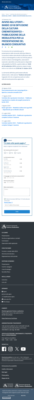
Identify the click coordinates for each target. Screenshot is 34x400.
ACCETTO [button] (23, 395)
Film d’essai (6, 302)
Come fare (4, 280)
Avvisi (7, 14)
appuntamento (5, 359)
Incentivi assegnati (7, 267)
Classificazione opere (8, 297)
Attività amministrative (8, 254)
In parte (19, 153)
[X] (5, 47)
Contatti (4, 308)
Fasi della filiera (6, 272)
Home (3, 14)
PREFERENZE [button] (11, 395)
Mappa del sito (5, 378)
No (12, 153)
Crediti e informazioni (7, 369)
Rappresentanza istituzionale (9, 256)
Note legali (4, 372)
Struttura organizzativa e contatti (11, 238)
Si (7, 153)
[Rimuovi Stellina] (20, 159)
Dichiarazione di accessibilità (9, 366)
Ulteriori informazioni (6, 397)
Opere (5, 291)
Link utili (4, 282)
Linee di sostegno (6, 269)
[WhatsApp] (8, 47)
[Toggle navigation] (3, 7)
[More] (12, 47)
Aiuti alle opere (7, 294)
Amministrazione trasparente (11, 323)
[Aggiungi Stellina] (21, 159)
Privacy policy (5, 375)
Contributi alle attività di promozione (18, 14)
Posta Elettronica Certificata (9, 318)
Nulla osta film (7, 299)
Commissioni (5, 241)
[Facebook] (2, 47)
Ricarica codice (7, 202)
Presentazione (5, 236)
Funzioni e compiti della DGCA (10, 251)
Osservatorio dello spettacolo (9, 243)
